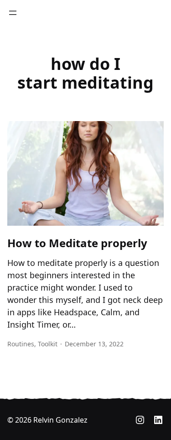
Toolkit (47, 343)
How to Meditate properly (77, 243)
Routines (20, 343)
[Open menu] (12, 12)
